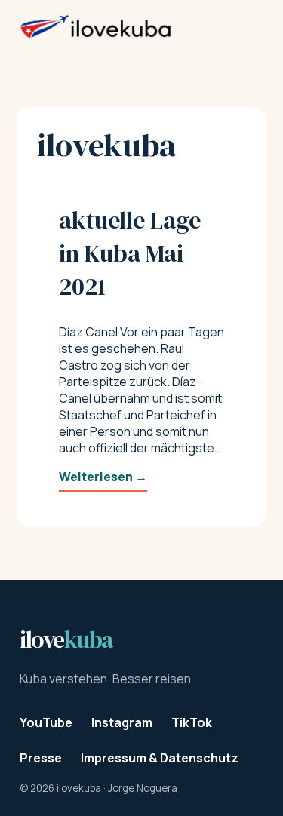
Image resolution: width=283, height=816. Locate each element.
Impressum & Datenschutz (159, 758)
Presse (41, 758)
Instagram (121, 722)
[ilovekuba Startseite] (95, 27)
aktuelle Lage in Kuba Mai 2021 (130, 253)
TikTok (191, 722)
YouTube (46, 722)
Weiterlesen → (103, 476)
